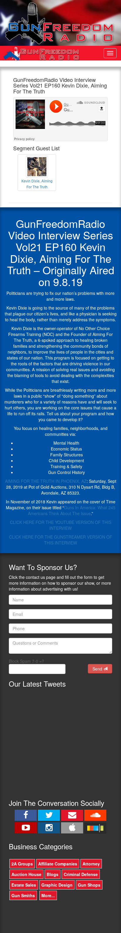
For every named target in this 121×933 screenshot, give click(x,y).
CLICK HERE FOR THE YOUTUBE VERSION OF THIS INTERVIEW (60, 525)
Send (98, 669)
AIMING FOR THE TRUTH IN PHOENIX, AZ (46, 481)
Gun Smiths (23, 895)
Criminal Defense (81, 874)
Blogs (52, 874)
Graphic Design (57, 885)
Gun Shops (89, 885)
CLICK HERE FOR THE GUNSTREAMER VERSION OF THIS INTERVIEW (60, 540)
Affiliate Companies (57, 864)
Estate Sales (23, 885)
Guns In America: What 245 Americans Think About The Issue (71, 510)
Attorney (91, 864)
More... (48, 895)
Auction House (26, 874)
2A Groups (22, 864)
